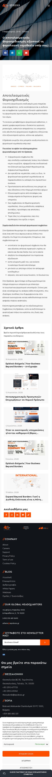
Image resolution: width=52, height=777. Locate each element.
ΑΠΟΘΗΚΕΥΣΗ (26, 767)
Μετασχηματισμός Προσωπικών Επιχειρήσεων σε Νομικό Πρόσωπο (25, 398)
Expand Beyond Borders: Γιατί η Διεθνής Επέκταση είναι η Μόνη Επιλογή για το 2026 (23, 498)
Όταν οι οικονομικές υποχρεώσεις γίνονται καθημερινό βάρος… (25, 431)
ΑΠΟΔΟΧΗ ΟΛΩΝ (26, 753)
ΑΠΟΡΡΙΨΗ (26, 760)
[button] (5, 53)
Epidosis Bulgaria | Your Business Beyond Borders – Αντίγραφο (23, 365)
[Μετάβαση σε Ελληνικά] (3, 654)
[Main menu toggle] (48, 5)
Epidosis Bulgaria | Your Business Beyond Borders (23, 464)
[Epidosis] (11, 6)
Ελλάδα (25, 31)
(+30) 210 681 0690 (10, 618)
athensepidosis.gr (11, 623)
